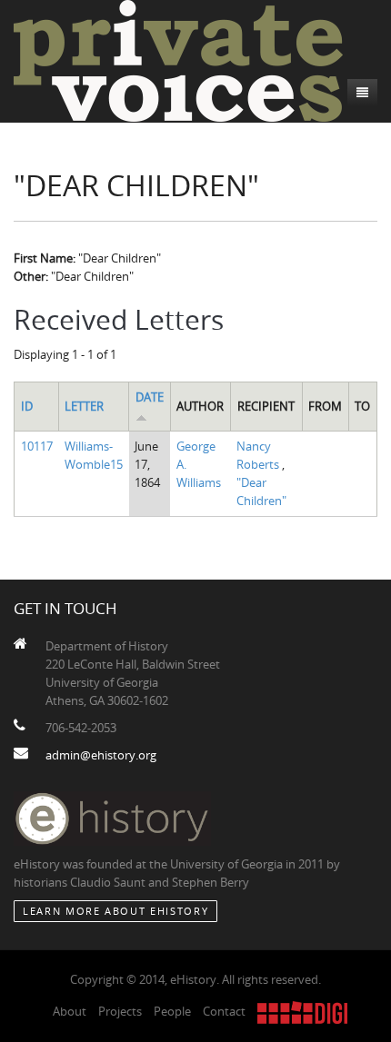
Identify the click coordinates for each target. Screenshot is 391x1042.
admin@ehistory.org (100, 755)
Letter (84, 406)
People (172, 1011)
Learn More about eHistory (115, 911)
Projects (120, 1011)
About (69, 1011)
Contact (224, 1011)
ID (27, 406)
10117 (37, 446)
